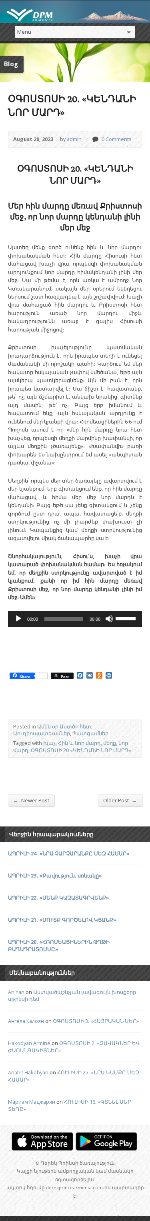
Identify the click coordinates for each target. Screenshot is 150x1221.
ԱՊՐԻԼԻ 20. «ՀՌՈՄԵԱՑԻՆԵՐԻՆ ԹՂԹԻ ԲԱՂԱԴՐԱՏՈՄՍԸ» (59, 945)
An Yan (16, 992)
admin (74, 139)
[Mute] (109, 619)
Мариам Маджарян (31, 1101)
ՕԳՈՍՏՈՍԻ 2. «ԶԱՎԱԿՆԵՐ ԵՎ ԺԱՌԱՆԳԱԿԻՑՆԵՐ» (74, 1046)
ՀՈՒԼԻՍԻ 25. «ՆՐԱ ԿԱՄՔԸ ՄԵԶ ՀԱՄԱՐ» (73, 1076)
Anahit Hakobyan (28, 1072)
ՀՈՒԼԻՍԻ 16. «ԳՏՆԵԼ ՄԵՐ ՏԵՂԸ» (69, 1105)
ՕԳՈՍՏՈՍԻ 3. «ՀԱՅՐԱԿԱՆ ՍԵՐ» (96, 1021)
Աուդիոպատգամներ (41, 733)
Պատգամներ (90, 733)
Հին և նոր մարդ (79, 743)
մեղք (109, 743)
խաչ (49, 743)
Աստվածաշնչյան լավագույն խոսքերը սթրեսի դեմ (72, 995)
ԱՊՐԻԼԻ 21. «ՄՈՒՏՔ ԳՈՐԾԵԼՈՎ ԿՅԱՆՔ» (62, 919)
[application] (75, 619)
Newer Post (31, 800)
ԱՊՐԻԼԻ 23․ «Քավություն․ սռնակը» (55, 875)
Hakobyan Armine (29, 1043)
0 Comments (95, 139)
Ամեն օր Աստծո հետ (64, 726)
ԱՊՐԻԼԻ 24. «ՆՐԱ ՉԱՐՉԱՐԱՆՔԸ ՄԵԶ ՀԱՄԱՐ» (69, 853)
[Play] (18, 619)
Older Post (120, 800)
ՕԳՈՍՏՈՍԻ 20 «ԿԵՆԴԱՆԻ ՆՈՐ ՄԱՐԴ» (81, 750)
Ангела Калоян (26, 1021)
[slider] (127, 618)
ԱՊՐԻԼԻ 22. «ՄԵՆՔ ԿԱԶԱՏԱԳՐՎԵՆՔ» (58, 897)
